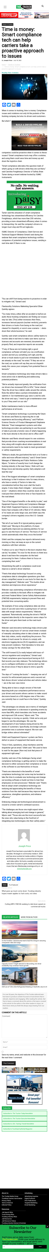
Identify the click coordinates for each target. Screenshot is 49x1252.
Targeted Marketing (31, 1203)
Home (4, 65)
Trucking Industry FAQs (9, 1217)
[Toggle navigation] (5, 7)
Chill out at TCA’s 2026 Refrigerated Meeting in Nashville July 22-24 (24, 987)
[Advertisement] (24, 271)
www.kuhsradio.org (24, 869)
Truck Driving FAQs (8, 1214)
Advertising (28, 1193)
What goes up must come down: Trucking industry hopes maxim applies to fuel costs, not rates (21, 892)
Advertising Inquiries (31, 1196)
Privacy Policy (6, 1200)
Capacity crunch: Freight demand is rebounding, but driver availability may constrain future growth (21, 965)
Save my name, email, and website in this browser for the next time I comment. (24, 1056)
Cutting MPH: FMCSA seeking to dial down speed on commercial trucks (25, 905)
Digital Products (30, 1198)
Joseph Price (7, 60)
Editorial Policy (6, 1205)
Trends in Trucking (7, 24)
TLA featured (13, 885)
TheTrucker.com (10, 1239)
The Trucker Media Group (10, 1196)
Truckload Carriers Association (12, 1198)
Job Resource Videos (9, 1221)
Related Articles (10, 917)
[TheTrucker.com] (23, 7)
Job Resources (7, 1219)
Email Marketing (30, 1205)
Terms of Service (7, 1203)
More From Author (29, 917)
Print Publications (30, 1200)
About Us (5, 1193)
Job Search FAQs (7, 1212)
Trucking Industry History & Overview (14, 1223)
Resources (5, 1209)
